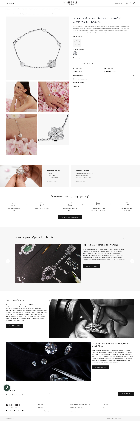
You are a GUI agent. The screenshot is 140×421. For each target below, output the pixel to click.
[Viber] (18, 411)
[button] (8, 261)
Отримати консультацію (70, 217)
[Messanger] (22, 411)
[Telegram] (14, 411)
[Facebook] (6, 411)
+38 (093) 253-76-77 (118, 3)
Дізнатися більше (52, 181)
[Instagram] (10, 411)
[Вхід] (127, 3)
